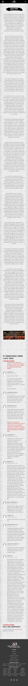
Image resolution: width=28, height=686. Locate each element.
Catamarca (22, 669)
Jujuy (5, 675)
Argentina (4, 665)
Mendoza (15, 669)
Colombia (9, 663)
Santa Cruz (22, 672)
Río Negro (15, 668)
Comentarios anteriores (8, 361)
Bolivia (13, 665)
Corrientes (22, 675)
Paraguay (17, 663)
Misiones (22, 671)
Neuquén (9, 669)
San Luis (9, 671)
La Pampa (22, 668)
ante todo (14, 651)
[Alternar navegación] (3, 1)
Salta (15, 672)
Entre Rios (9, 668)
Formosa (15, 675)
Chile (20, 663)
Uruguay (9, 665)
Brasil (20, 665)
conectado (17, 629)
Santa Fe (9, 672)
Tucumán (5, 671)
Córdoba (5, 669)
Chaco (15, 671)
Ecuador (24, 663)
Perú (17, 665)
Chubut (4, 672)
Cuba (5, 663)
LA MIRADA (14, 653)
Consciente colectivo (14, 655)
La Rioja (9, 675)
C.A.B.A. (4, 668)
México (13, 663)
